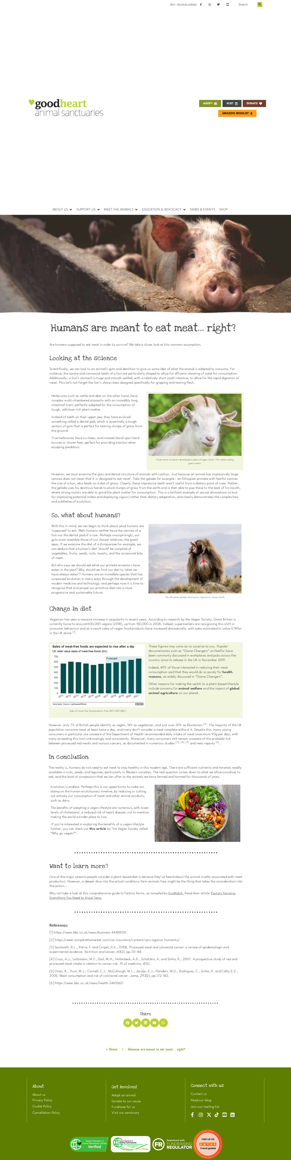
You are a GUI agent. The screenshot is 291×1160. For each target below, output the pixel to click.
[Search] (259, 4)
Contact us (199, 1094)
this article (97, 829)
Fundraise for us (123, 1107)
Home (113, 1049)
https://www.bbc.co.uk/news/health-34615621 (89, 983)
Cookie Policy (41, 1106)
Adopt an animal (124, 1095)
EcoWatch (175, 893)
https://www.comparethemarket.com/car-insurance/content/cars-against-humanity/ (117, 940)
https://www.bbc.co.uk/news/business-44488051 (90, 932)
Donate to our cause (126, 1101)
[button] (62, 209)
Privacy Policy (42, 1100)
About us (38, 1094)
